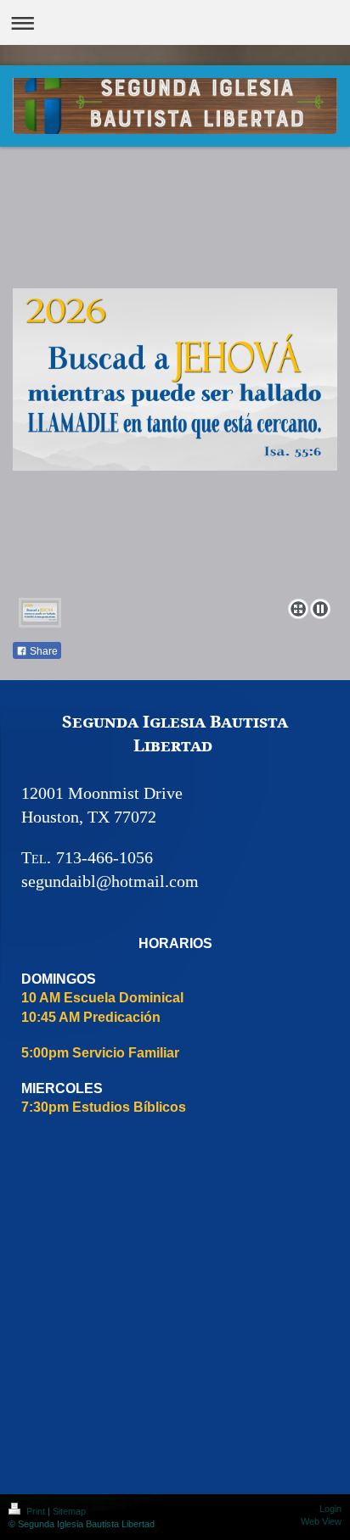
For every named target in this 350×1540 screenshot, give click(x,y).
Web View (321, 1521)
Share (42, 651)
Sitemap (69, 1511)
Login (330, 1509)
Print (36, 1511)
